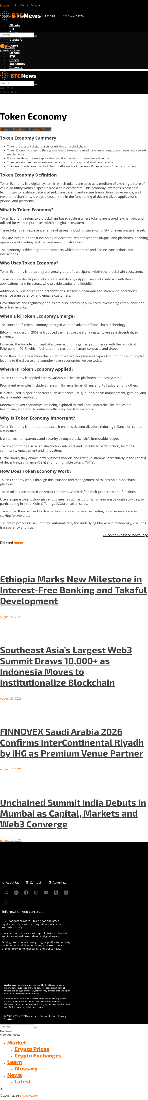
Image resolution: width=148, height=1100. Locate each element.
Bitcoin (14, 25)
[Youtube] (46, 892)
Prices (14, 32)
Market (16, 1042)
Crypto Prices (31, 1049)
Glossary (16, 39)
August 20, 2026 (10, 617)
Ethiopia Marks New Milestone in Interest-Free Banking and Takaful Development (73, 589)
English (4, 5)
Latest (22, 1081)
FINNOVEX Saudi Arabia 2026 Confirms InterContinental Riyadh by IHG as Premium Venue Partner (72, 742)
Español (20, 5)
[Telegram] (16, 892)
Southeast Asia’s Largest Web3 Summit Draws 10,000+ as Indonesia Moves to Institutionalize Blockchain (66, 665)
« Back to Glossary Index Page (125, 535)
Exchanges (17, 63)
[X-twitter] (6, 892)
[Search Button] (35, 36)
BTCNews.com (29, 1095)
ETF (12, 28)
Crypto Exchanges (37, 1055)
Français (36, 5)
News (14, 1075)
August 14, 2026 (10, 840)
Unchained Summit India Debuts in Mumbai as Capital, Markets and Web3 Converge (73, 813)
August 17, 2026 (10, 769)
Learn (14, 1062)
